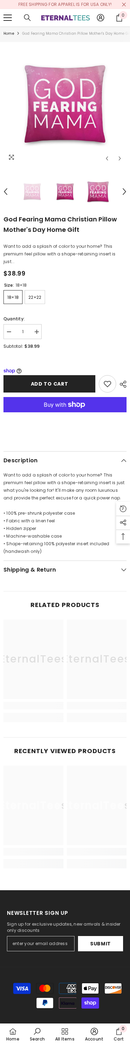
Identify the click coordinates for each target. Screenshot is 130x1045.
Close (124, 4)
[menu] (7, 18)
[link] (33, 705)
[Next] (120, 158)
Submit (100, 943)
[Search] (27, 18)
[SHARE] (121, 384)
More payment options (65, 416)
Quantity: (14, 319)
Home (8, 33)
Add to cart (49, 383)
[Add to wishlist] (107, 384)
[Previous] (107, 158)
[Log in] (100, 17)
